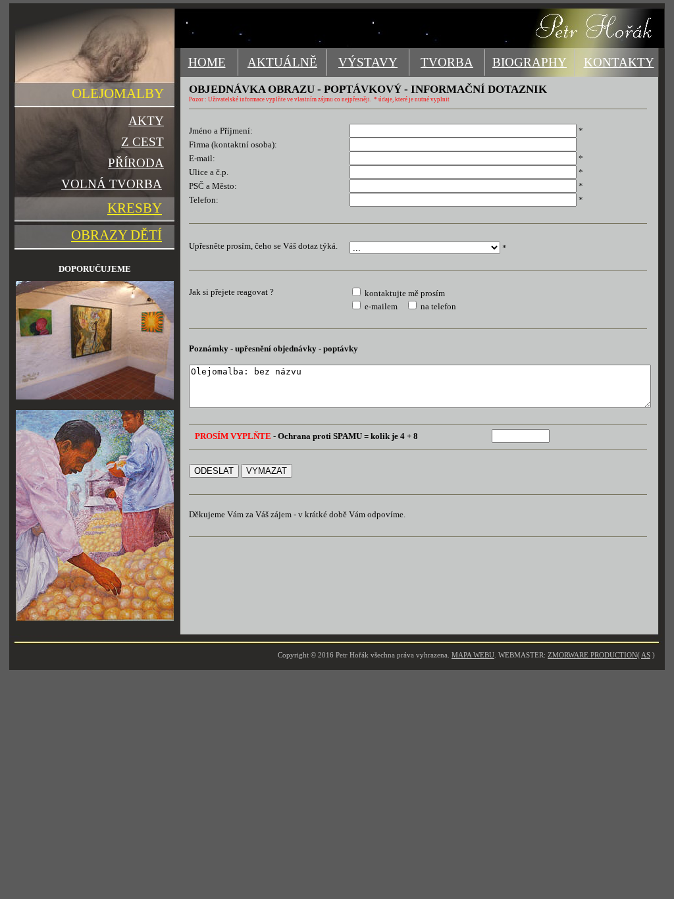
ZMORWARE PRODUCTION (592, 655)
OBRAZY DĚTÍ (116, 235)
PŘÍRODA (136, 163)
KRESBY (134, 208)
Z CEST (142, 142)
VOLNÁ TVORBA (111, 184)
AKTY (146, 121)
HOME (207, 62)
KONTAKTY (619, 62)
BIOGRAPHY (529, 62)
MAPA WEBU (473, 655)
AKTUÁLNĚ (282, 62)
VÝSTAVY (368, 62)
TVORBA (447, 62)
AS (645, 655)
